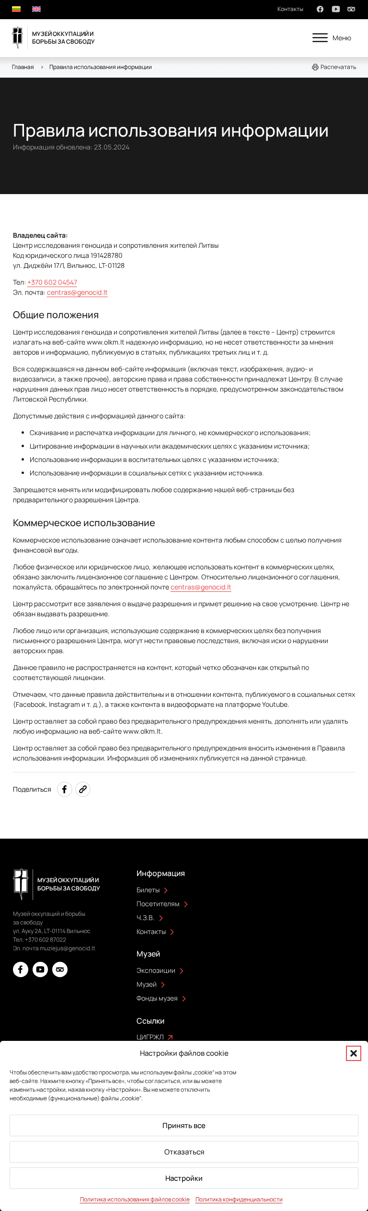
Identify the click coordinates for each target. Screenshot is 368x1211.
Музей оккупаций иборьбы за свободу (63, 38)
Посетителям (158, 903)
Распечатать (338, 67)
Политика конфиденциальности (239, 1199)
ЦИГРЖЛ (150, 1036)
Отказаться (184, 1152)
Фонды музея (157, 998)
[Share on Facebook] (64, 789)
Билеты (148, 889)
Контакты (290, 9)
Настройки (184, 1178)
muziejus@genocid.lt (67, 948)
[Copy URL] (83, 789)
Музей (147, 984)
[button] (353, 1053)
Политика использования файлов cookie (135, 1199)
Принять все (184, 1125)
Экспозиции (156, 970)
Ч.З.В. (146, 917)
